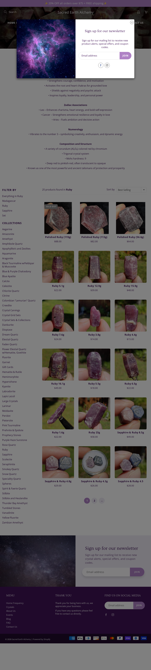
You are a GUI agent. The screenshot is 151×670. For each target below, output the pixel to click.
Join (125, 55)
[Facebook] (100, 65)
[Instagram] (107, 65)
